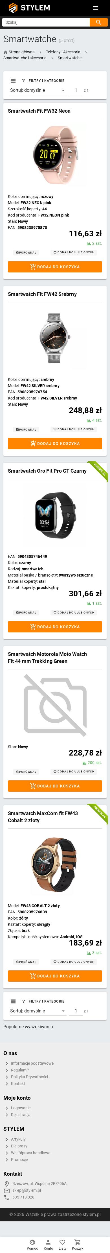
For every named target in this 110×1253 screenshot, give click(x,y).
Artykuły (18, 1139)
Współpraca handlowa (30, 1152)
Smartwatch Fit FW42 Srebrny (42, 294)
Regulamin (20, 1070)
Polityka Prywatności (29, 1077)
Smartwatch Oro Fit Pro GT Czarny (47, 471)
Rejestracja (20, 1114)
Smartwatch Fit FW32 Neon (39, 111)
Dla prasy (18, 1145)
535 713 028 (23, 1197)
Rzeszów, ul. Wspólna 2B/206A (39, 1183)
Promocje (19, 1159)
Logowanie (20, 1108)
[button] (63, 52)
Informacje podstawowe (32, 1063)
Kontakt (17, 1083)
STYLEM (35, 8)
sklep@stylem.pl (26, 1190)
